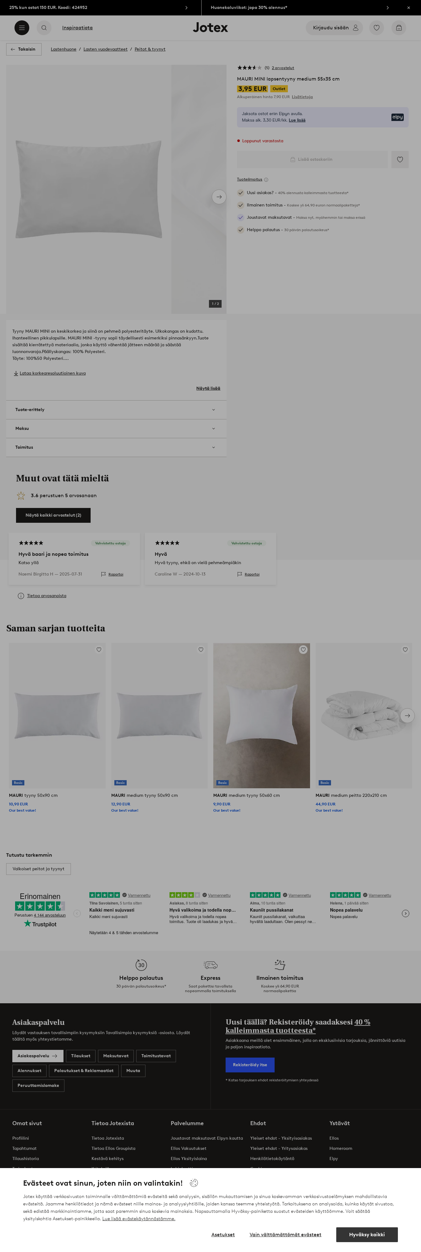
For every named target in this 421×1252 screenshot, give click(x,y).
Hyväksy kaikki (367, 1234)
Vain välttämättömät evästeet (285, 1234)
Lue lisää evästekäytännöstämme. (138, 1218)
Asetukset (223, 1234)
